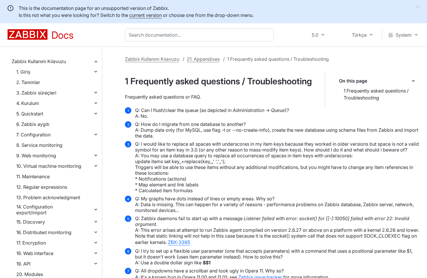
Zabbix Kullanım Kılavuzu (39, 61)
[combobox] (200, 34)
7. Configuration (33, 135)
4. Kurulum (27, 103)
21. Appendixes (203, 59)
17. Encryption (31, 243)
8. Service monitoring (39, 145)
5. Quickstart (29, 114)
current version (145, 15)
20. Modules (29, 274)
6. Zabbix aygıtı (32, 124)
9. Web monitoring (36, 155)
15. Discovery (30, 222)
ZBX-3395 (179, 242)
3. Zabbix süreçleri (36, 93)
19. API (23, 264)
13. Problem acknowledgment (48, 197)
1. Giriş (23, 72)
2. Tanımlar (28, 82)
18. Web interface (34, 253)
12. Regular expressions (41, 187)
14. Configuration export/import (34, 209)
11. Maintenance (33, 176)
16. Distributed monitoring (43, 232)
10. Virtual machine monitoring (48, 166)
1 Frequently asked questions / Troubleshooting (376, 94)
